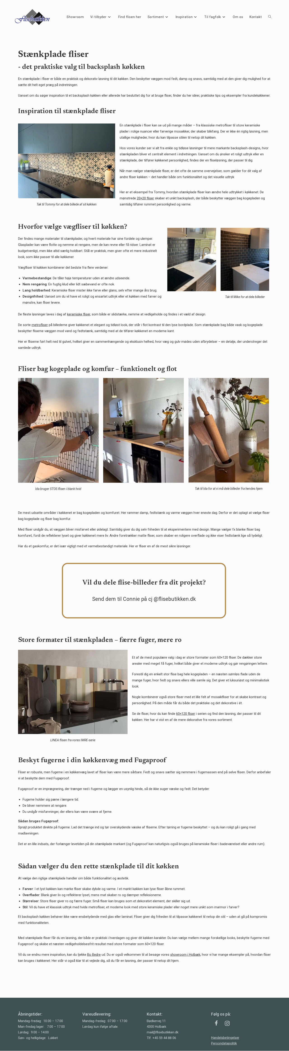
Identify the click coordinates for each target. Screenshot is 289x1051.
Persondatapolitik (224, 1043)
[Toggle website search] (270, 17)
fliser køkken (138, 177)
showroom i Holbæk (185, 955)
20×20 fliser (145, 198)
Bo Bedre (94, 955)
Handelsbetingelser (225, 1038)
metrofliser (40, 325)
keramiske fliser (78, 314)
